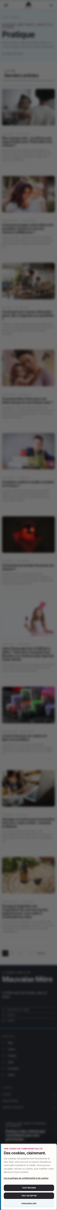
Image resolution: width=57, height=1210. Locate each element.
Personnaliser (28, 1203)
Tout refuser (29, 1188)
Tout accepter (29, 1196)
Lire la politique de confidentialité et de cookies (26, 1178)
